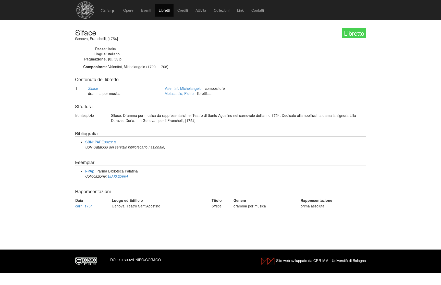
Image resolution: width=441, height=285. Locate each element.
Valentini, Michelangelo (183, 88)
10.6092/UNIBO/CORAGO (140, 259)
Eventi (146, 10)
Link (240, 10)
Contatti (257, 10)
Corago (108, 10)
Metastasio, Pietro (179, 93)
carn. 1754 (84, 205)
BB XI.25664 (118, 176)
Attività (200, 10)
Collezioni (221, 10)
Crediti (182, 10)
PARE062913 (105, 141)
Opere (128, 10)
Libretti (164, 10)
